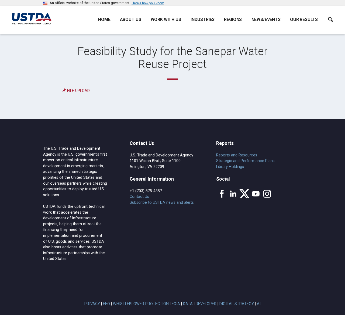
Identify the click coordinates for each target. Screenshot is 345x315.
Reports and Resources (236, 155)
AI (259, 304)
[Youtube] (255, 193)
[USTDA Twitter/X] (244, 193)
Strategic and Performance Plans (245, 161)
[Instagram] (267, 193)
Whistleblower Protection (141, 304)
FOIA (176, 304)
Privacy (92, 304)
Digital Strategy (236, 304)
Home (104, 19)
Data (188, 304)
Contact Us (139, 196)
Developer (206, 304)
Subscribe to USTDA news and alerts (162, 202)
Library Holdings (230, 166)
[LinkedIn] (233, 193)
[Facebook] (221, 193)
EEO (106, 304)
